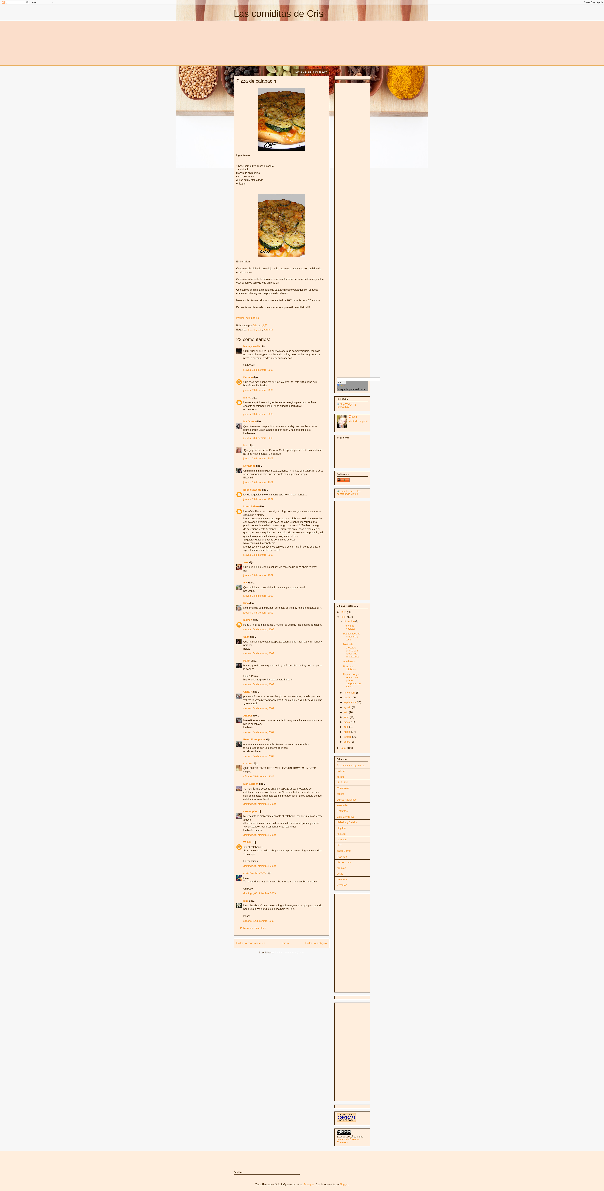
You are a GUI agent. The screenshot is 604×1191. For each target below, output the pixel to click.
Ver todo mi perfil (358, 421)
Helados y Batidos (347, 822)
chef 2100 (342, 782)
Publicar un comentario (253, 928)
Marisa (247, 397)
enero (347, 741)
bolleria (341, 771)
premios (341, 868)
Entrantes (342, 811)
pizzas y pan (255, 329)
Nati (245, 445)
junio (347, 717)
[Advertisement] (260, 43)
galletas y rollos (345, 816)
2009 (344, 617)
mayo (347, 722)
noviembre (350, 692)
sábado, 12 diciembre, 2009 (258, 921)
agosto (348, 707)
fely (245, 582)
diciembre (349, 621)
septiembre (350, 702)
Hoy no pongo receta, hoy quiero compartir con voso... (352, 680)
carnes (340, 777)
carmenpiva (250, 811)
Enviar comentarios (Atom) (289, 952)
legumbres (343, 839)
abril (346, 727)
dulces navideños (347, 799)
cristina (247, 763)
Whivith (247, 842)
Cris (354, 416)
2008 (344, 748)
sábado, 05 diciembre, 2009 (258, 776)
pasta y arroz (344, 851)
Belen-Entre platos (254, 739)
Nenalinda (249, 465)
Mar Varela (249, 421)
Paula (246, 660)
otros (339, 845)
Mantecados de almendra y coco (351, 636)
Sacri (246, 636)
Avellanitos (349, 661)
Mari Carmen (250, 783)
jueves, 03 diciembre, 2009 (258, 370)
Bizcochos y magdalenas (351, 765)
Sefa (246, 603)
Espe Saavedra (252, 489)
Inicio (285, 943)
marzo (347, 732)
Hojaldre (342, 828)
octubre (348, 697)
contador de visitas (347, 494)
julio (346, 712)
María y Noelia (251, 346)
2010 (344, 612)
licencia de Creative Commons (348, 1141)
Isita (245, 900)
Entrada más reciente (250, 943)
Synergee (309, 1184)
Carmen (248, 377)
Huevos (341, 834)
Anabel (247, 715)
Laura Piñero (251, 506)
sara (246, 562)
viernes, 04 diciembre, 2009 (258, 629)
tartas (340, 873)
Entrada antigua (316, 943)
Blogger (343, 1184)
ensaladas (343, 805)
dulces (340, 794)
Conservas (343, 788)
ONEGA (247, 691)
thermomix (343, 879)
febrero (348, 737)
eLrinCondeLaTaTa (254, 873)
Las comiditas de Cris (279, 13)
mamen (247, 620)
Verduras (268, 329)
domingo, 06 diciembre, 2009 (259, 804)
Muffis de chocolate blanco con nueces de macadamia (351, 650)
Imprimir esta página (247, 318)
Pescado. (342, 856)
